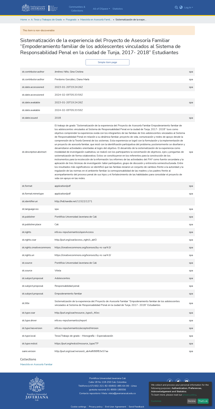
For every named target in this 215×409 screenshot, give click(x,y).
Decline (191, 401)
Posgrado (71, 19)
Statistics (118, 9)
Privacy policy (95, 406)
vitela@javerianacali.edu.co (122, 393)
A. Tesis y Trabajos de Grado (46, 19)
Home (23, 19)
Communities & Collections (77, 8)
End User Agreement (115, 406)
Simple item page (107, 62)
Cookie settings (78, 406)
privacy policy (189, 394)
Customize (156, 401)
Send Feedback (136, 406)
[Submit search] (176, 7)
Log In (187, 7)
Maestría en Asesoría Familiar (96, 19)
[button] (181, 7)
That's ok (203, 401)
